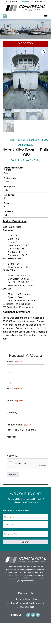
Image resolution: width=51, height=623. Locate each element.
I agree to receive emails (17, 510)
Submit (12, 474)
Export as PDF (17, 139)
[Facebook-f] (28, 615)
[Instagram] (33, 615)
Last (9, 383)
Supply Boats (25, 144)
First (9, 372)
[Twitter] (38, 615)
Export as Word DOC (37, 139)
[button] (46, 16)
